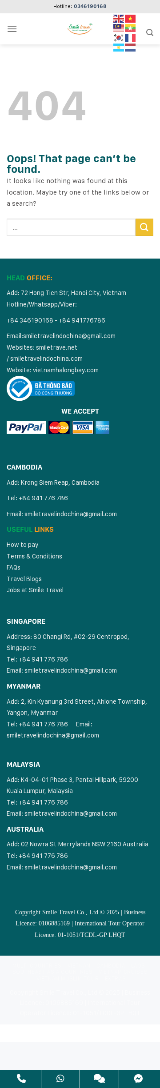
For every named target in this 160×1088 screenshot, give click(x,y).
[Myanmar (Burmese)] (130, 27)
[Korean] (119, 37)
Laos (138, 965)
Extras (115, 978)
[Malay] (119, 27)
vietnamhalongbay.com (66, 370)
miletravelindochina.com (48, 358)
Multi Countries (36, 965)
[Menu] (12, 29)
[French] (130, 37)
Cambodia (110, 965)
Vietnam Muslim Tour (67, 978)
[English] (119, 17)
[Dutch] (130, 46)
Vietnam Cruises (123, 971)
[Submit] (144, 227)
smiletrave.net (57, 347)
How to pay (23, 544)
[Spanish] (119, 46)
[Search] (149, 32)
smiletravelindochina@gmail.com (69, 335)
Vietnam (79, 965)
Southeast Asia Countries (52, 971)
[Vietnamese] (130, 17)
